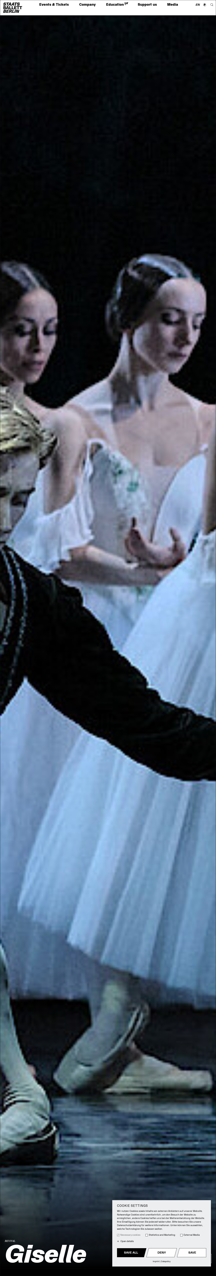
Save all (131, 1253)
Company (87, 5)
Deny (161, 1253)
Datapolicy (166, 1261)
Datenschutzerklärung (129, 1225)
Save (192, 1253)
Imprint (156, 1261)
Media (172, 5)
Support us (147, 5)
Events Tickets (54, 5)
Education (116, 5)
